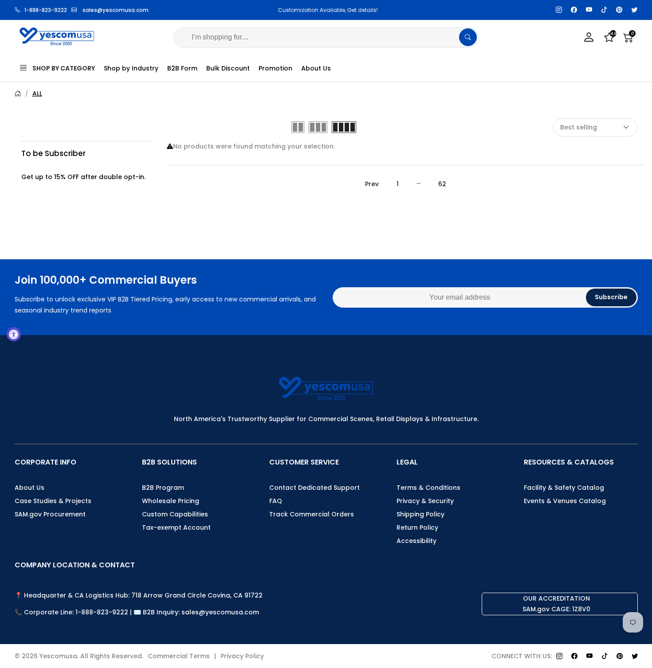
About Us (316, 68)
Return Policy (417, 527)
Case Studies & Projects (53, 500)
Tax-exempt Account (176, 527)
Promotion (275, 68)
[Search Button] (468, 37)
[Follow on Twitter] (634, 10)
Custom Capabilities (175, 514)
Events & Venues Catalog (565, 500)
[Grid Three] (318, 127)
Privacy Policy (242, 656)
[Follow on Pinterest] (619, 10)
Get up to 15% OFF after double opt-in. (83, 176)
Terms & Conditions (428, 487)
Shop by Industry (131, 68)
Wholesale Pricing (170, 500)
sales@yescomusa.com (115, 10)
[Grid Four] (344, 127)
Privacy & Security (425, 500)
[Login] (589, 37)
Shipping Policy (420, 514)
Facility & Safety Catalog (564, 487)
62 (442, 184)
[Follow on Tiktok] (604, 10)
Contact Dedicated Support (314, 487)
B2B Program (163, 487)
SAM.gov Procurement (50, 514)
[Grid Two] (297, 127)
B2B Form (182, 68)
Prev (372, 184)
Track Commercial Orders (311, 514)
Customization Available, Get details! (326, 10)
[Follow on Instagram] (559, 10)
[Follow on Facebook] (574, 10)
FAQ (275, 500)
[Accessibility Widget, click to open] (14, 334)
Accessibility (416, 540)
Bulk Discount (228, 68)
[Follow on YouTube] (589, 10)
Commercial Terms (179, 656)
